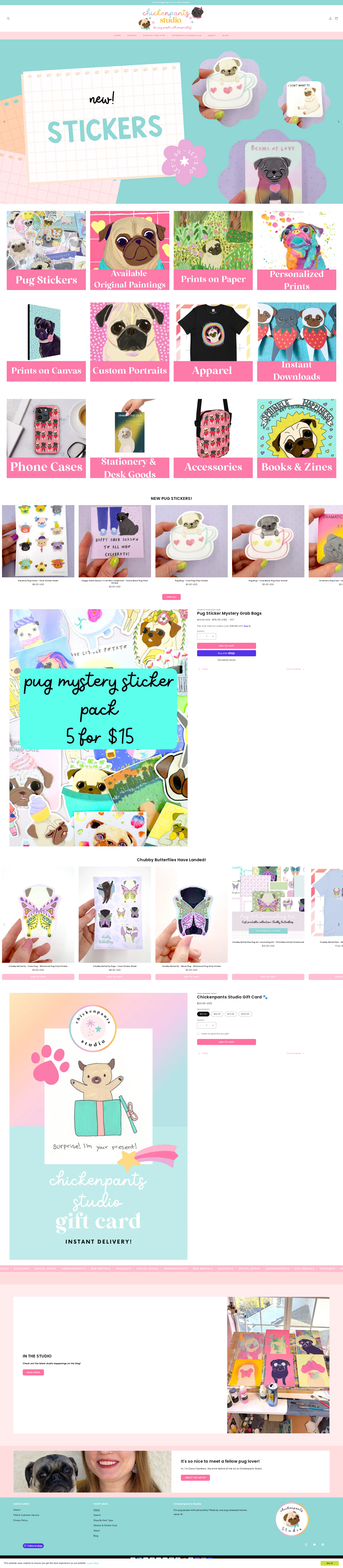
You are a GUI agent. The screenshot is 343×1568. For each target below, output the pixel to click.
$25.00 (203, 1014)
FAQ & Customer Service (26, 1515)
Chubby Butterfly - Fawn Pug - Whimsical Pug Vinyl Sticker (38, 966)
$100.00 (245, 1014)
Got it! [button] (330, 1563)
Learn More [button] (93, 1563)
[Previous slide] (4, 122)
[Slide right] (339, 549)
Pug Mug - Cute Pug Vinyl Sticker (191, 581)
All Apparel (181, 385)
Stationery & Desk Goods (106, 481)
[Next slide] (339, 122)
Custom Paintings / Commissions (112, 385)
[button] (8, 18)
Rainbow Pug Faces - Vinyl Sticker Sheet (38, 581)
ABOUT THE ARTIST (195, 1477)
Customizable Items (270, 293)
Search (17, 1510)
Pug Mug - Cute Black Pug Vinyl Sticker (268, 581)
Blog (96, 1536)
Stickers (12, 293)
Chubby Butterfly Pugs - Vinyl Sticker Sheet (115, 966)
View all (171, 597)
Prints (177, 293)
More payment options (227, 660)
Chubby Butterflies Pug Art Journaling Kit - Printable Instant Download (268, 942)
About (97, 1530)
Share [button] (205, 669)
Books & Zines (266, 481)
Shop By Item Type (103, 1520)
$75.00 (231, 1014)
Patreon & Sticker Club (105, 1525)
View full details (294, 669)
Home (97, 1510)
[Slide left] (4, 549)
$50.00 (217, 1014)
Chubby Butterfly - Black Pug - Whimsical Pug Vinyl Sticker (191, 966)
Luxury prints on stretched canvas (29, 385)
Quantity (200, 631)
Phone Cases (15, 481)
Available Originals (102, 293)
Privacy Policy (20, 1520)
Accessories (181, 481)
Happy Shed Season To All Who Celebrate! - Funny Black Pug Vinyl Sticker (115, 582)
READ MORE (33, 1372)
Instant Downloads (269, 385)
